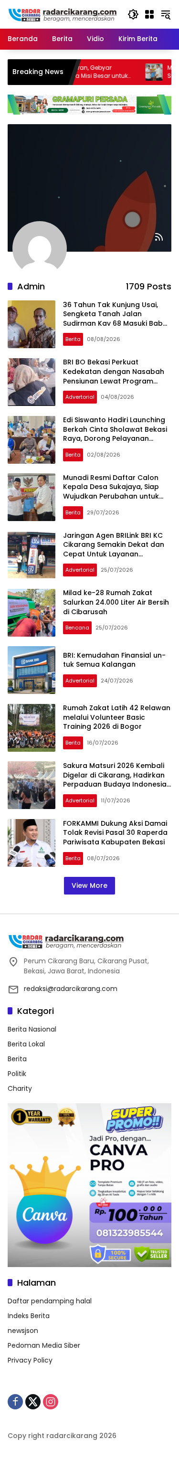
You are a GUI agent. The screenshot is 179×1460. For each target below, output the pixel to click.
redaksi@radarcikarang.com (70, 988)
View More (89, 885)
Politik (17, 1073)
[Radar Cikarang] (63, 14)
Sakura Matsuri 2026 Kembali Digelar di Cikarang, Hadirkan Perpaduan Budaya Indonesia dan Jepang (115, 780)
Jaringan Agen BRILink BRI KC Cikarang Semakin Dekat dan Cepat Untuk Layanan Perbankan (113, 549)
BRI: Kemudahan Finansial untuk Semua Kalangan (114, 660)
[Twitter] (33, 1401)
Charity (20, 1088)
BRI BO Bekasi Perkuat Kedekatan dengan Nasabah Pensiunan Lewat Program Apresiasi (113, 376)
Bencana (77, 627)
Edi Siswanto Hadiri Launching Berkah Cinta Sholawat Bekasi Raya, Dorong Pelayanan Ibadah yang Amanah (115, 434)
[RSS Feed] (159, 237)
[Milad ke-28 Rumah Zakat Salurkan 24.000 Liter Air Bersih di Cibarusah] (31, 613)
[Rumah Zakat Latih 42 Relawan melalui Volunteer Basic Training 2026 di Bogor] (31, 728)
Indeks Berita (29, 1316)
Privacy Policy (30, 1360)
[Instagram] (50, 1401)
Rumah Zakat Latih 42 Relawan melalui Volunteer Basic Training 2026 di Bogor (116, 717)
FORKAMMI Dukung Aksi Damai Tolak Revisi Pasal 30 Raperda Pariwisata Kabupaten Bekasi (115, 833)
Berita (73, 339)
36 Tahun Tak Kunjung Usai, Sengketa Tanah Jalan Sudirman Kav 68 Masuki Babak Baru (117, 319)
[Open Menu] (149, 14)
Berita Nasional (32, 1029)
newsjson (23, 1330)
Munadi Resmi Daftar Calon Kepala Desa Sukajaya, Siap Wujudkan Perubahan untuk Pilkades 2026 (111, 492)
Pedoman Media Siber (44, 1345)
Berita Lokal (26, 1044)
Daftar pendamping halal (50, 1301)
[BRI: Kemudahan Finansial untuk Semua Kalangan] (31, 670)
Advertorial (80, 397)
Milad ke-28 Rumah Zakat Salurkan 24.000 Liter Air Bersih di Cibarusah (116, 602)
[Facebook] (15, 1401)
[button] (133, 14)
